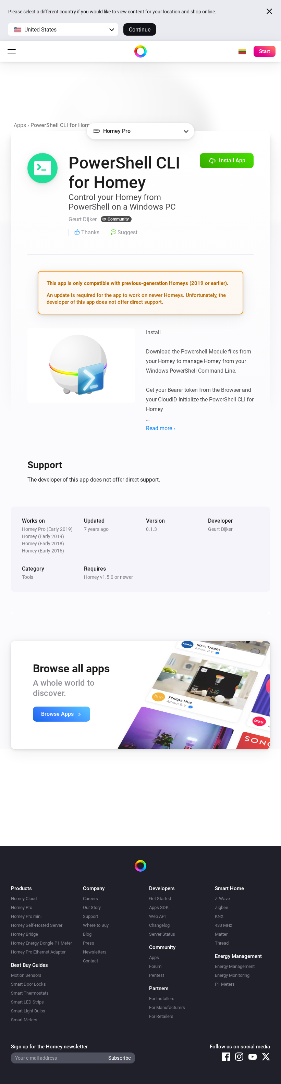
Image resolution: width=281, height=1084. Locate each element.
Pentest (156, 975)
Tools (27, 577)
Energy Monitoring (232, 975)
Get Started (160, 898)
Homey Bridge (24, 934)
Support (90, 916)
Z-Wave (222, 898)
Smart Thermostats (30, 993)
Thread (222, 943)
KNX (219, 916)
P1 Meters (225, 984)
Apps (20, 125)
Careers (90, 898)
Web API (157, 916)
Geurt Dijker (220, 529)
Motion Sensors (26, 975)
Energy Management (235, 966)
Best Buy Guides (29, 965)
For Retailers (161, 1016)
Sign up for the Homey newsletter (49, 1047)
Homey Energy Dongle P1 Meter (41, 943)
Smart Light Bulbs (28, 1010)
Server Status (162, 934)
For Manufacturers (167, 1007)
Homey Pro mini (26, 916)
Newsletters (95, 952)
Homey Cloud (24, 898)
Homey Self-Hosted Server (36, 925)
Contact (90, 960)
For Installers (161, 998)
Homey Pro (21, 907)
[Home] (140, 51)
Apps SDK (159, 907)
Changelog (159, 925)
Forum (155, 966)
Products (21, 888)
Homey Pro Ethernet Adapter (38, 952)
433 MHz (223, 925)
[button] (63, 29)
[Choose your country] (242, 51)
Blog (87, 934)
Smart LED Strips (27, 1002)
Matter (221, 934)
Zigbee (221, 907)
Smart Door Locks (28, 984)
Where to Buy (96, 925)
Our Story (92, 907)
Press (88, 943)
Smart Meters (24, 1019)
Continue (139, 29)
